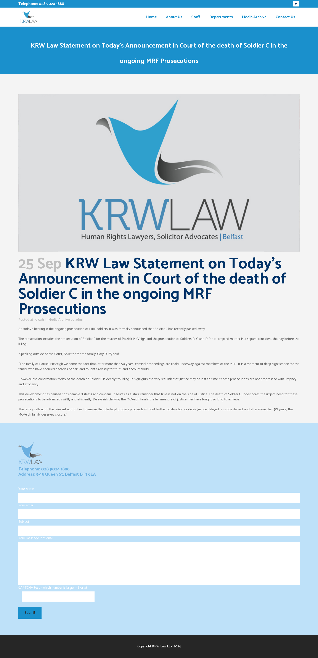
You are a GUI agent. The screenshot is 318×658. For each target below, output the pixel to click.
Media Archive (59, 320)
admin (80, 320)
